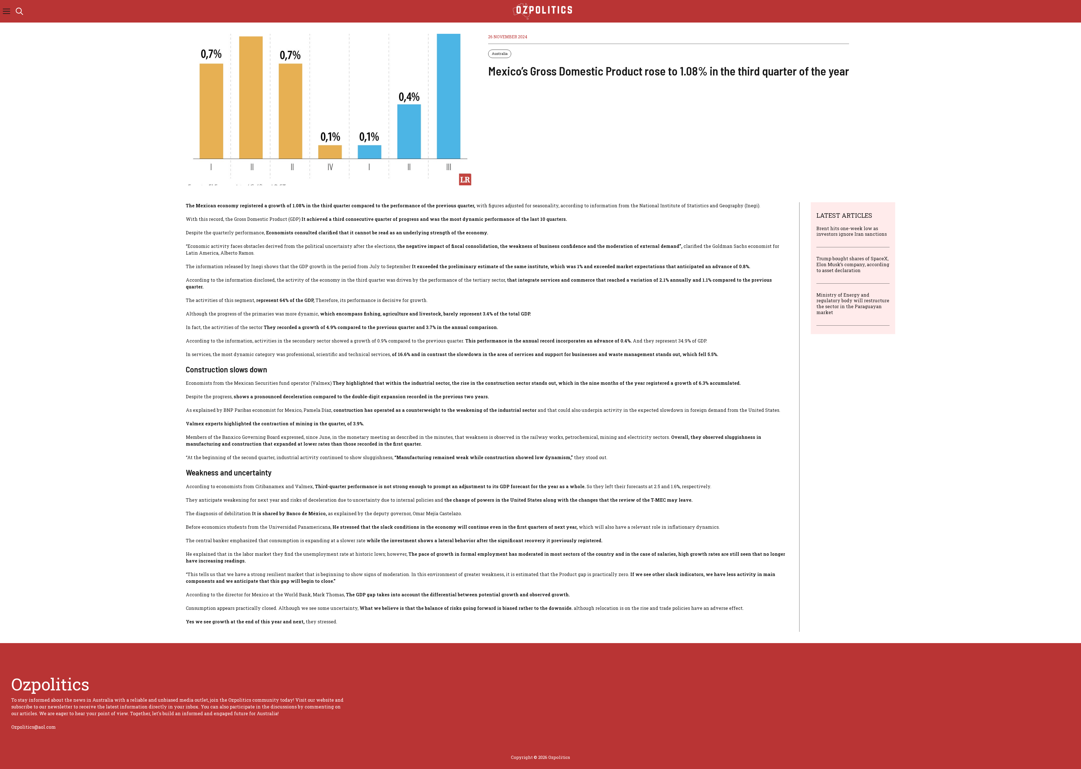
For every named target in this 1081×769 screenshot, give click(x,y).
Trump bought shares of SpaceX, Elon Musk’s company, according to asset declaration (852, 264)
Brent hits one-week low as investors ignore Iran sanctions (851, 231)
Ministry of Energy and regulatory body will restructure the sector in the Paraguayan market (852, 303)
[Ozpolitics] (543, 11)
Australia (500, 53)
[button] (19, 11)
